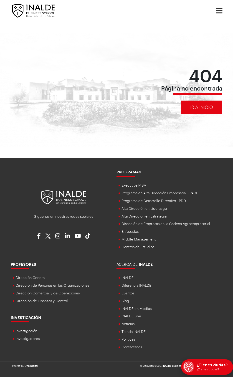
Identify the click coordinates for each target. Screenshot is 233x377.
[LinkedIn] (67, 235)
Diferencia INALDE (136, 285)
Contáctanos (132, 347)
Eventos (128, 293)
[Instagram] (57, 235)
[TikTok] (87, 235)
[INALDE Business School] (33, 10)
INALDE (128, 277)
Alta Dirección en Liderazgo (144, 208)
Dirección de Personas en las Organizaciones (52, 285)
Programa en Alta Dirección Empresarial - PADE (160, 193)
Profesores (23, 264)
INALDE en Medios (137, 308)
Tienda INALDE (134, 331)
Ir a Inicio (201, 107)
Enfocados (130, 231)
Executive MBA (134, 185)
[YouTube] (77, 235)
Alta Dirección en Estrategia (144, 216)
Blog (125, 301)
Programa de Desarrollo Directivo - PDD (154, 200)
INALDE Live (131, 316)
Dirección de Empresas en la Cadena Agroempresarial (166, 223)
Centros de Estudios (138, 247)
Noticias (128, 323)
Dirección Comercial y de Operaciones (48, 293)
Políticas (128, 339)
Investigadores (28, 338)
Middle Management (139, 239)
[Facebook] (39, 235)
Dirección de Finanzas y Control (42, 301)
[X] (48, 235)
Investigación (26, 317)
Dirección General (31, 277)
